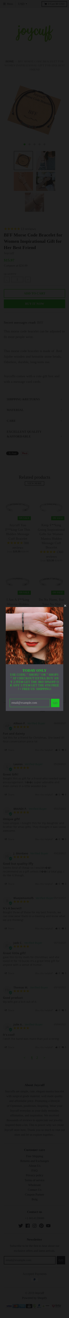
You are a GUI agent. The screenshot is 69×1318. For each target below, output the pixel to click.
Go (55, 703)
